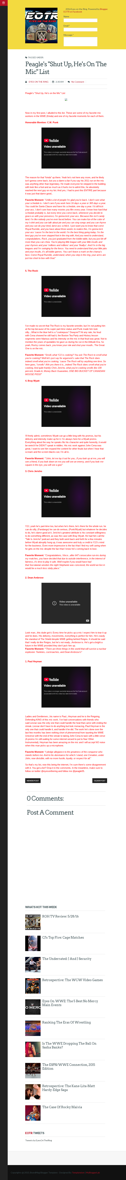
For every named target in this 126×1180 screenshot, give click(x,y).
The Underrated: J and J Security (66, 959)
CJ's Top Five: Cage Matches (63, 937)
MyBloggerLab (93, 1172)
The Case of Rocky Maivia (62, 1107)
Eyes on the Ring (38, 81)
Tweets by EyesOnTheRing (38, 1140)
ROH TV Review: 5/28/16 (60, 916)
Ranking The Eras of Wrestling (66, 1022)
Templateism (78, 1172)
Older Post (100, 780)
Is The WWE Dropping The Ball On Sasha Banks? (69, 1045)
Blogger (103, 9)
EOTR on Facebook (73, 11)
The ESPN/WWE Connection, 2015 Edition (68, 1066)
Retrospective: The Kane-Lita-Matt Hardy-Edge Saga (68, 1088)
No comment (77, 81)
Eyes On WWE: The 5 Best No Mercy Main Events (70, 1003)
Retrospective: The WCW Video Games (72, 980)
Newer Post (33, 780)
